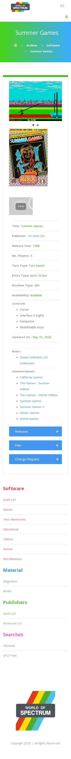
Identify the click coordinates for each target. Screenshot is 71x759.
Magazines (10, 581)
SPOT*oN (9, 655)
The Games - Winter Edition (39, 395)
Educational (10, 529)
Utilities (8, 539)
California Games (31, 377)
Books (7, 591)
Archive (31, 45)
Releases (21, 431)
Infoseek (9, 646)
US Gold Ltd (36, 236)
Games (8, 509)
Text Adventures (14, 519)
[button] (66, 17)
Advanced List (12, 623)
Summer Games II (32, 407)
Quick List (9, 499)
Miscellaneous (12, 559)
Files (18, 445)
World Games (29, 419)
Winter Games (29, 413)
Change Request (27, 459)
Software (53, 45)
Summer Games (31, 401)
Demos (8, 549)
